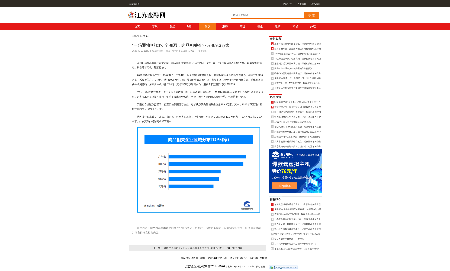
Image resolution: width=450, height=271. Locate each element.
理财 (190, 26)
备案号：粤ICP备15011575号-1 (241, 266)
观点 (207, 26)
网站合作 (287, 4)
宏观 (155, 26)
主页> (134, 36)
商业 (242, 26)
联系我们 (315, 4)
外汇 (313, 26)
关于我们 (301, 4)
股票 (278, 26)
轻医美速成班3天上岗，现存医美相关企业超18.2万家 (193, 248)
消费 (225, 26)
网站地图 (260, 266)
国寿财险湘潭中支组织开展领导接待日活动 (294, 68)
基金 (260, 26)
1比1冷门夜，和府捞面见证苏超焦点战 (292, 122)
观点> (140, 36)
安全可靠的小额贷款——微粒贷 (289, 239)
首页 (137, 26)
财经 (172, 26)
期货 (295, 26)
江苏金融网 (134, 4)
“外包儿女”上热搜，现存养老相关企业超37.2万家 (297, 234)
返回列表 (237, 248)
